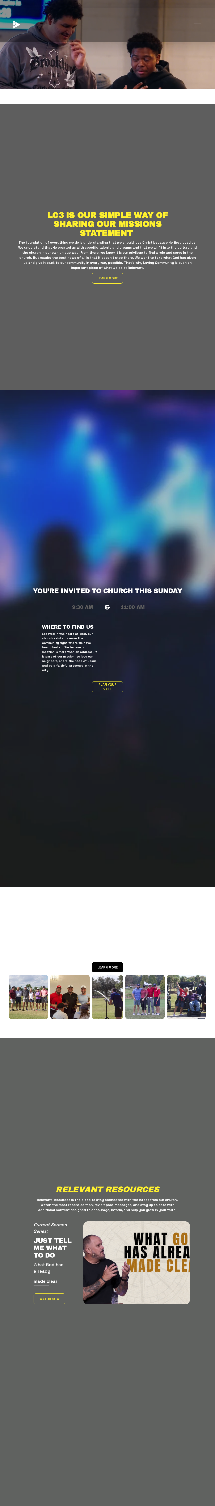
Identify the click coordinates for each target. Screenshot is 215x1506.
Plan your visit (107, 686)
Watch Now (49, 1299)
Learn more (107, 278)
